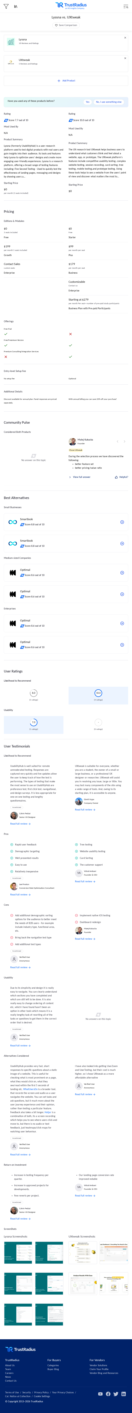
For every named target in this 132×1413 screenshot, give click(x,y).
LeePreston (24, 884)
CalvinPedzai (24, 814)
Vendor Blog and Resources (104, 1373)
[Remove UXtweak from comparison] (125, 58)
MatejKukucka (85, 440)
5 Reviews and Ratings (28, 64)
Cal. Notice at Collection (17, 1396)
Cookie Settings (42, 1396)
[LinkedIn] (123, 1393)
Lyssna (23, 39)
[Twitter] (115, 1393)
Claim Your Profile (99, 1369)
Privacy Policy (41, 1392)
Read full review (18, 824)
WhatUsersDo (30, 1089)
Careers (9, 1373)
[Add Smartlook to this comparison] (122, 522)
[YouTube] (100, 1393)
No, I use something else (109, 102)
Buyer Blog (53, 1369)
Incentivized (16, 807)
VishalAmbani (90, 871)
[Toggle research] (15, 6)
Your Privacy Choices (63, 1392)
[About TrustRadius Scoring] (6, 120)
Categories (53, 1365)
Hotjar (48, 1112)
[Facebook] (108, 1393)
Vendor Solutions (98, 1365)
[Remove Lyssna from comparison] (125, 37)
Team (8, 1369)
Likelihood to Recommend (17, 681)
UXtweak (24, 60)
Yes (87, 102)
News (8, 1377)
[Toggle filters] (6, 6)
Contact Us (10, 1381)
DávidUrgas (89, 799)
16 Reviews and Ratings (29, 43)
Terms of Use (12, 1392)
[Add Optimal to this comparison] (122, 573)
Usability (8, 710)
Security (26, 1392)
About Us (9, 1365)
